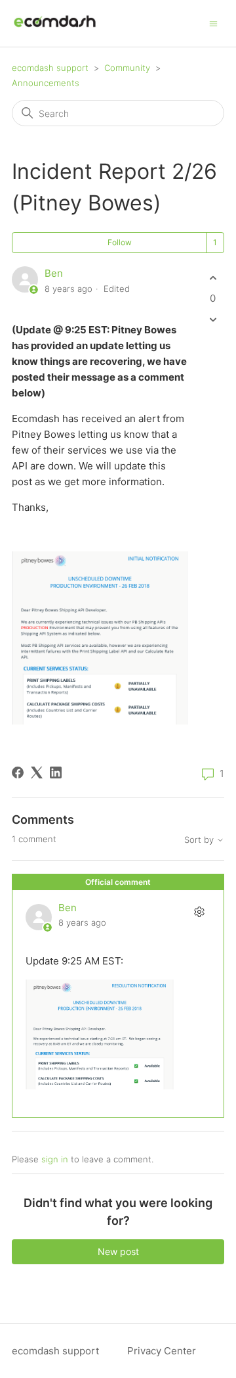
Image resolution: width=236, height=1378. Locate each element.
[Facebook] (18, 772)
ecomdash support (50, 67)
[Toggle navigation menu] (213, 22)
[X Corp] (37, 772)
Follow (120, 242)
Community (127, 67)
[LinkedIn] (56, 772)
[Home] (55, 30)
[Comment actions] (198, 912)
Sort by (200, 840)
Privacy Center (161, 1350)
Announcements (45, 83)
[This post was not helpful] (212, 319)
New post (118, 1251)
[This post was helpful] (212, 277)
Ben (54, 273)
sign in (54, 1159)
